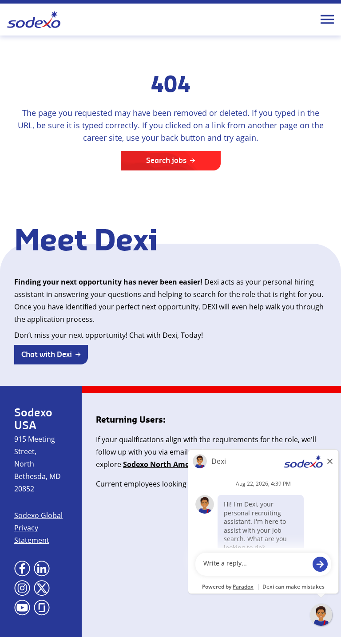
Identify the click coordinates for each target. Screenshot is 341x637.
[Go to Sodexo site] (33, 19)
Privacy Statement (31, 534)
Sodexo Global (38, 515)
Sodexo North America (162, 464)
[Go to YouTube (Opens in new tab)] (22, 608)
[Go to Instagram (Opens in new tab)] (22, 588)
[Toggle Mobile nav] (327, 19)
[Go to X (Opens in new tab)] (42, 588)
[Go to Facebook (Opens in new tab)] (22, 569)
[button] (51, 354)
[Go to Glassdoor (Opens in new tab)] (42, 608)
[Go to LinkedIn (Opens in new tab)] (42, 569)
